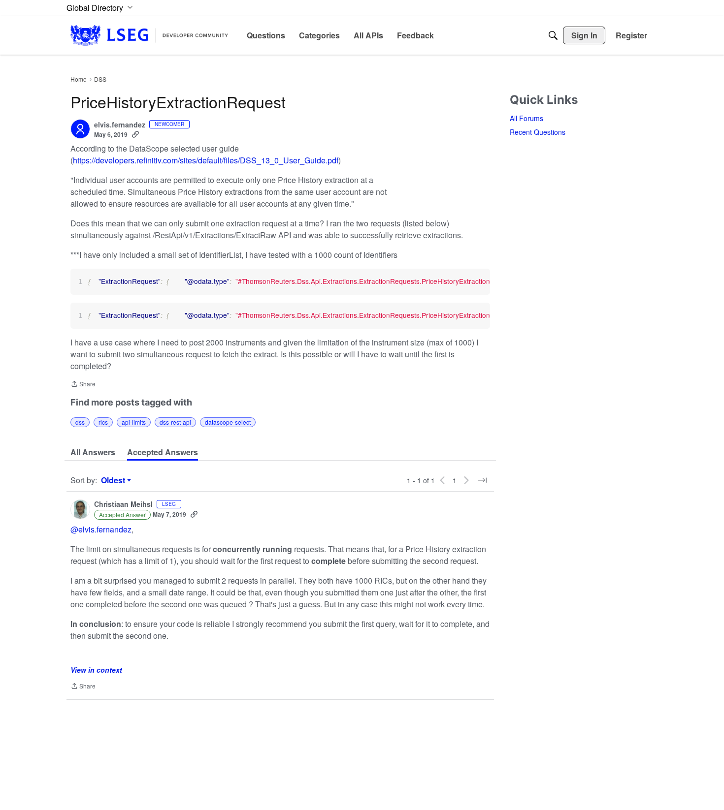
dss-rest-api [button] (175, 422)
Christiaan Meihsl (123, 504)
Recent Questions (537, 132)
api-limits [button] (134, 422)
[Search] (553, 35)
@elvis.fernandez (101, 529)
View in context (96, 670)
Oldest (114, 480)
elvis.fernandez (119, 125)
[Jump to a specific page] (482, 480)
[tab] (93, 452)
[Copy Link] (135, 134)
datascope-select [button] (228, 422)
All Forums (526, 118)
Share (83, 384)
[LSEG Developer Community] (149, 35)
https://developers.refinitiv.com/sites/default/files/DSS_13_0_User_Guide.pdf (205, 160)
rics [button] (103, 422)
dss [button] (80, 422)
